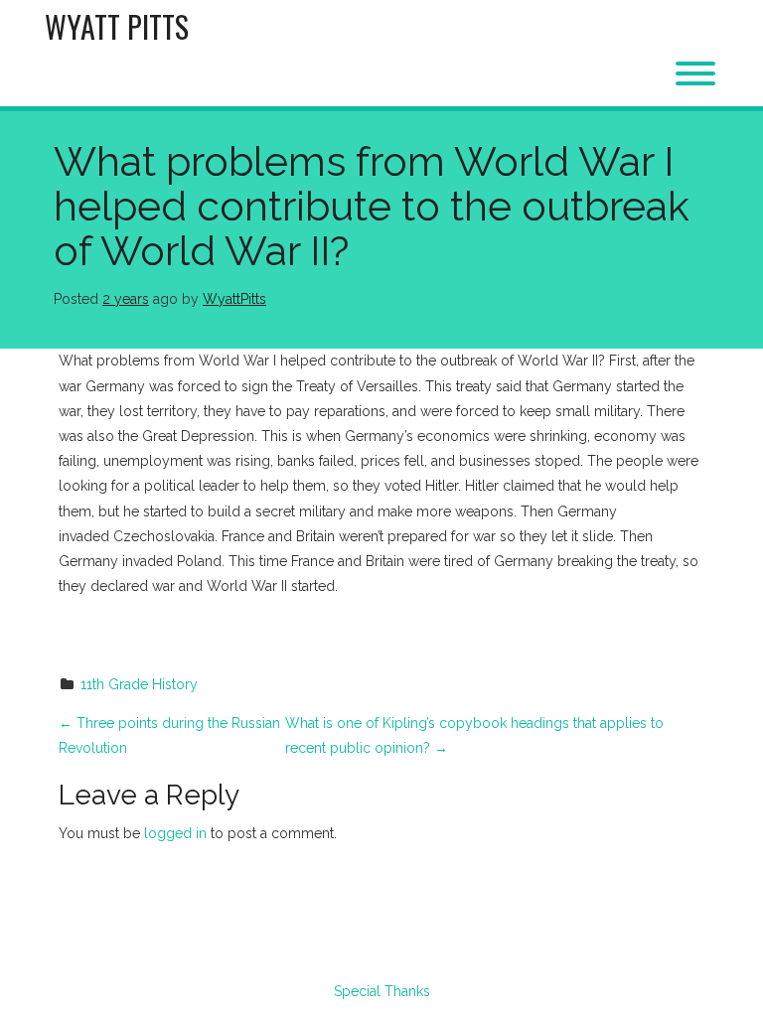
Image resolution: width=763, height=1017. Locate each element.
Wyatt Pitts (117, 26)
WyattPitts (234, 299)
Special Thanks (382, 991)
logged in (175, 833)
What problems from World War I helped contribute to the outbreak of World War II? (371, 206)
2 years (125, 299)
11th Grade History (139, 684)
